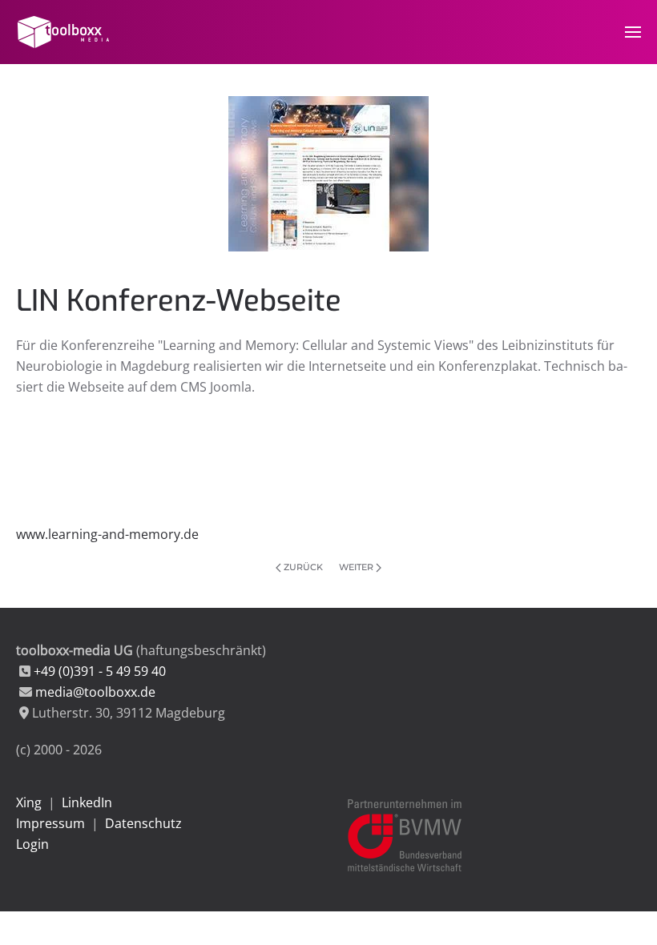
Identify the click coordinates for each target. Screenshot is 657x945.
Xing (29, 802)
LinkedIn (87, 802)
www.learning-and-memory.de (107, 534)
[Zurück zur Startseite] (65, 32)
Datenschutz (143, 823)
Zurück (303, 567)
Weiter (356, 567)
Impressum (50, 823)
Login (32, 844)
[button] (633, 32)
